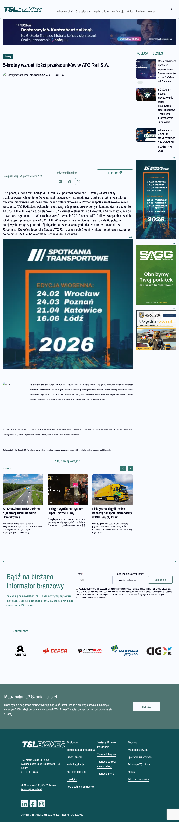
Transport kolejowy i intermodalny (106, 764)
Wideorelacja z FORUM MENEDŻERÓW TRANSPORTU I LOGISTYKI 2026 (166, 140)
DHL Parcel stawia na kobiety (81, 508)
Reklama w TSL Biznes (140, 764)
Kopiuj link (113, 172)
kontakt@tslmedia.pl (31, 789)
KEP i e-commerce (76, 772)
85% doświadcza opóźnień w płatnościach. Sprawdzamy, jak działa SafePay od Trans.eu (167, 71)
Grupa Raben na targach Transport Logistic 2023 (33, 510)
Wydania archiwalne (138, 750)
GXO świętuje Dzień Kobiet (125, 508)
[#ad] (89, 32)
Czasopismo (82, 11)
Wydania (132, 742)
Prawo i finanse (74, 757)
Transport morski (105, 774)
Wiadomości (63, 11)
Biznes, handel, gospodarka (81, 750)
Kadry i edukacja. (75, 764)
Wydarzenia (100, 11)
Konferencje (118, 11)
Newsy (8, 56)
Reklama (140, 11)
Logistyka (72, 779)
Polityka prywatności (138, 779)
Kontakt (152, 11)
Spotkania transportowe (140, 757)
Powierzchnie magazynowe (80, 786)
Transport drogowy (106, 754)
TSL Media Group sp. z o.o (44, 814)
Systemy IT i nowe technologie (106, 744)
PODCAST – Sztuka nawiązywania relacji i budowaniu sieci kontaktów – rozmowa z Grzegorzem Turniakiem (166, 106)
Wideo (130, 11)
